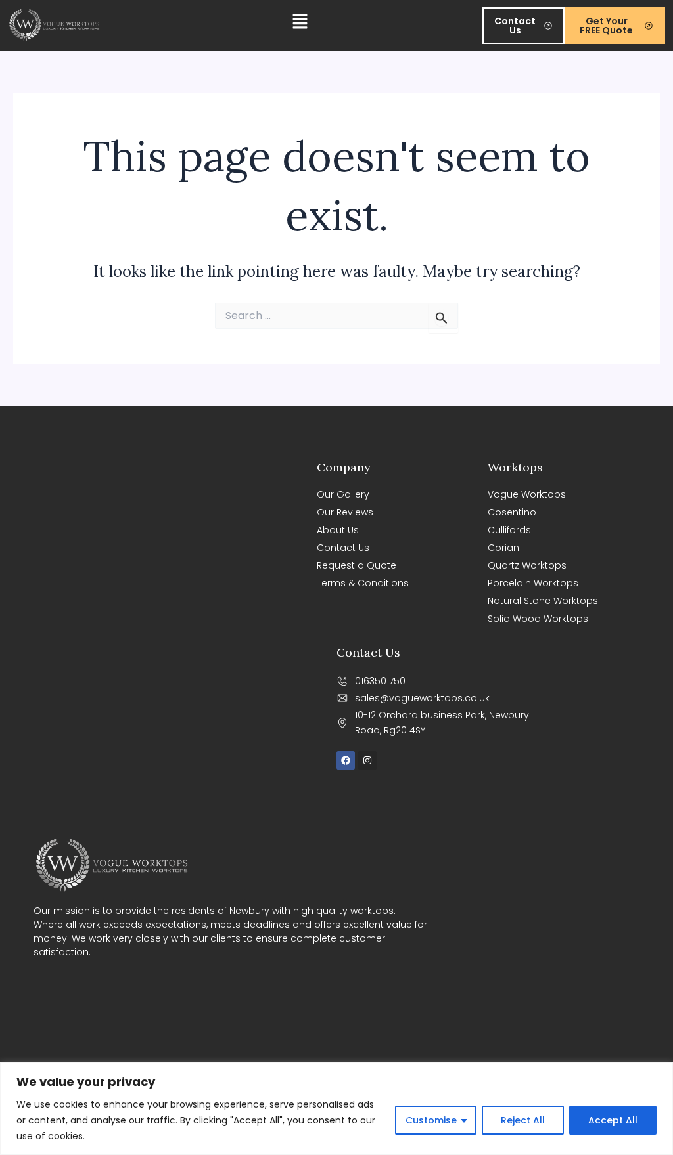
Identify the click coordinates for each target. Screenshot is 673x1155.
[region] (336, 1108)
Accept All (613, 1120)
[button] (300, 25)
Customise (431, 1120)
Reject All (523, 1120)
